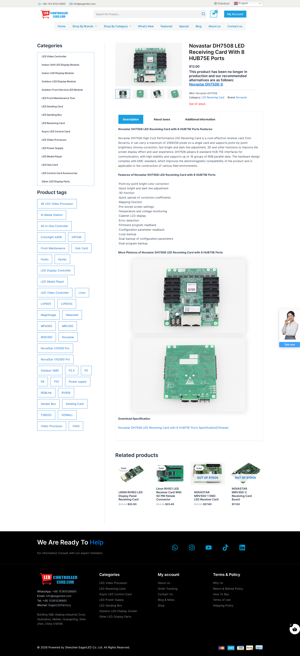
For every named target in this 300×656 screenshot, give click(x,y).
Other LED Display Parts (56, 181)
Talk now (289, 344)
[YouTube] (209, 547)
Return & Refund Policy (228, 588)
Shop (161, 605)
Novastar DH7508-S (206, 84)
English (243, 3)
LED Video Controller (54, 56)
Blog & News (166, 599)
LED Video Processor (54, 139)
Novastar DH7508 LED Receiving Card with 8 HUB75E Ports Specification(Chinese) (173, 427)
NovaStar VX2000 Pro (55, 359)
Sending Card (75, 404)
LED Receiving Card (53, 123)
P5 (86, 370)
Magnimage (48, 315)
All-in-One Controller (54, 226)
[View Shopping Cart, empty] (213, 14)
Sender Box (48, 404)
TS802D (46, 415)
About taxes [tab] (162, 119)
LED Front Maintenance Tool (58, 98)
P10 (56, 381)
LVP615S (66, 304)
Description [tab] (131, 119)
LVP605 (46, 304)
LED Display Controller (56, 270)
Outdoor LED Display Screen (118, 611)
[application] (95, 26)
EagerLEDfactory (59, 605)
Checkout (223, 3)
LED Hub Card (50, 164)
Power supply (78, 381)
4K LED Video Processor (57, 203)
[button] (235, 14)
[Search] (203, 14)
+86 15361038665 (64, 591)
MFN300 (46, 326)
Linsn (82, 292)
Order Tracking (167, 588)
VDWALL (67, 415)
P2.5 (72, 370)
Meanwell (72, 315)
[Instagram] (192, 547)
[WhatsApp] (175, 547)
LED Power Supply (52, 148)
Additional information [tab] (200, 119)
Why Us (218, 583)
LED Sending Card (52, 106)
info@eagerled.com (58, 596)
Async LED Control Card (56, 131)
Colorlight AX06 (51, 237)
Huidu (44, 259)
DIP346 (76, 237)
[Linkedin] (242, 547)
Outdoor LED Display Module (59, 81)
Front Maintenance (53, 248)
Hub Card (81, 248)
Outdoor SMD (50, 370)
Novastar (68, 337)
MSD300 (46, 337)
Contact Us (165, 594)
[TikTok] (225, 547)
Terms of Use (222, 599)
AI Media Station (51, 215)
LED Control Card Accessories (59, 173)
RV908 (66, 392)
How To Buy (221, 594)
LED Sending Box (52, 114)
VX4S (76, 426)
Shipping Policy (223, 605)
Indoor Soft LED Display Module (60, 64)
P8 (42, 381)
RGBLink (46, 392)
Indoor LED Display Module (58, 73)
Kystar (62, 259)
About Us (164, 583)
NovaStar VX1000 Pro (55, 348)
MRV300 (67, 326)
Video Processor (51, 426)
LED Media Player (52, 156)
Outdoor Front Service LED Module (62, 89)
